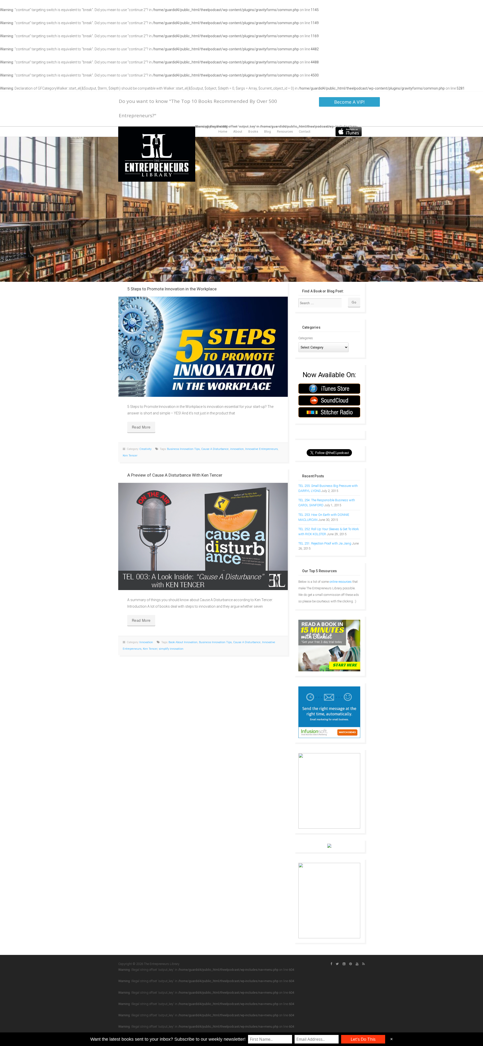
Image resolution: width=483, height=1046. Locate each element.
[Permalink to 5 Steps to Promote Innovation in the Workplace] (203, 347)
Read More (141, 427)
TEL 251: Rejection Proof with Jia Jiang (324, 543)
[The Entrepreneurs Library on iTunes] (348, 131)
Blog (267, 131)
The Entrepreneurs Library (156, 154)
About (238, 131)
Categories (305, 338)
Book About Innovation (183, 642)
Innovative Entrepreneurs (261, 449)
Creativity (145, 449)
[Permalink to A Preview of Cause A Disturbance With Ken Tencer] (203, 536)
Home (222, 131)
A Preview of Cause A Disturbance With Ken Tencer (174, 475)
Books (253, 131)
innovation (237, 449)
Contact (304, 131)
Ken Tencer (130, 455)
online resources (341, 582)
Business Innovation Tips (183, 449)
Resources (285, 131)
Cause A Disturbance (215, 449)
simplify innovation (171, 648)
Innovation (146, 642)
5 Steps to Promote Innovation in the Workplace (172, 288)
